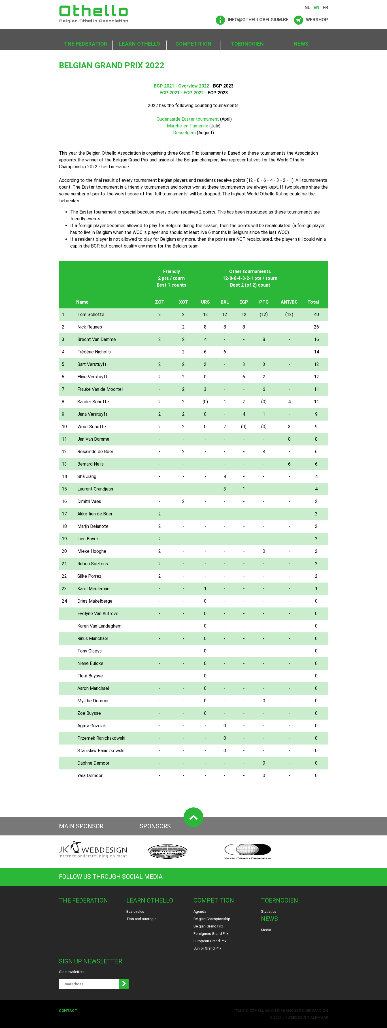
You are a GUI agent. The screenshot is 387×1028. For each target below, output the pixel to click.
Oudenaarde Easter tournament (188, 119)
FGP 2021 (170, 92)
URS (205, 302)
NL (307, 7)
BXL (225, 302)
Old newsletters (71, 972)
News (301, 44)
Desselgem (184, 132)
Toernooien (247, 44)
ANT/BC (289, 302)
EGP (243, 302)
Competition (193, 44)
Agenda (200, 911)
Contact (68, 1010)
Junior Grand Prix (207, 948)
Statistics (269, 911)
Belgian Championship (212, 919)
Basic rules (135, 911)
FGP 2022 (194, 92)
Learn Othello (139, 44)
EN (316, 7)
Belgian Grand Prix (208, 926)
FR (325, 7)
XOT (183, 302)
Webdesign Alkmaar (308, 1017)
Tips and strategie (141, 919)
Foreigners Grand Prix (211, 933)
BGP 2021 (164, 86)
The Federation (86, 44)
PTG (264, 302)
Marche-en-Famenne (187, 126)
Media (266, 930)
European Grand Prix (210, 941)
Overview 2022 (193, 86)
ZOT (159, 302)
